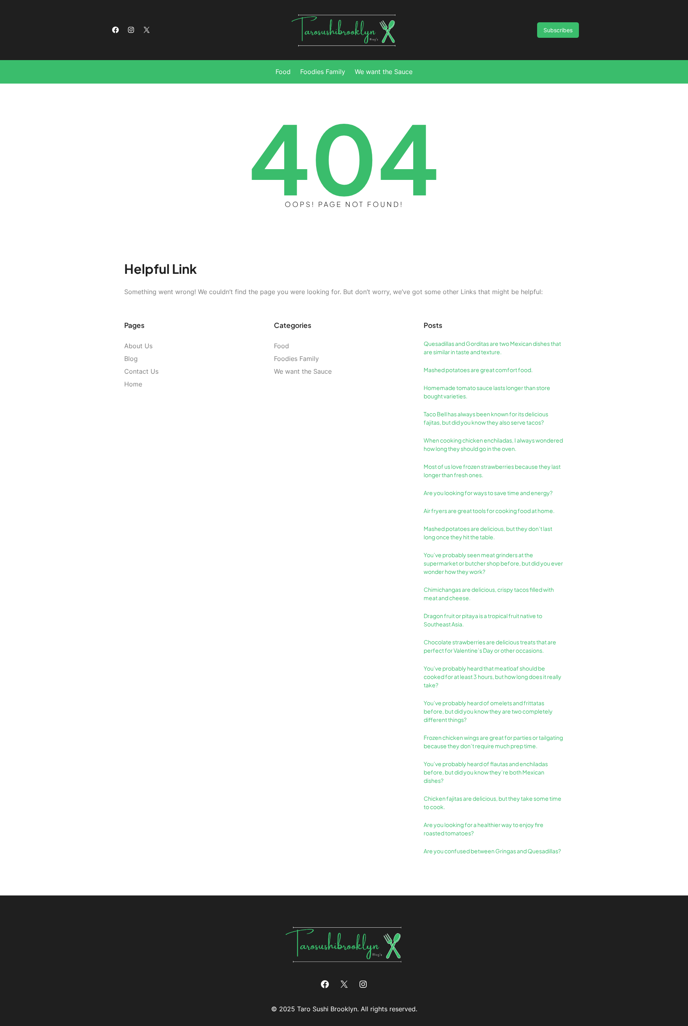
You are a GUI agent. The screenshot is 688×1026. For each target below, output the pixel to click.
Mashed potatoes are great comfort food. (478, 369)
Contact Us (141, 371)
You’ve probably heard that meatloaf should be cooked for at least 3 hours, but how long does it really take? (492, 677)
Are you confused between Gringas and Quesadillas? (492, 850)
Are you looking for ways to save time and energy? (488, 492)
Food (281, 346)
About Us (138, 346)
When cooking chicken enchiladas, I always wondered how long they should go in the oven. (493, 444)
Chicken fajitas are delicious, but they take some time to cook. (492, 802)
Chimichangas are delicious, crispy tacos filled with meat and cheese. (489, 593)
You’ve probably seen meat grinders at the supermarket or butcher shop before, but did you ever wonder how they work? (493, 563)
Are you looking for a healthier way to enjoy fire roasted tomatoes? (483, 829)
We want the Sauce (303, 371)
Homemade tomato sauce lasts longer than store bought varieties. (487, 392)
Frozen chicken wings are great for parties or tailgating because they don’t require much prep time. (493, 741)
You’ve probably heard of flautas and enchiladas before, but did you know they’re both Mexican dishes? (486, 772)
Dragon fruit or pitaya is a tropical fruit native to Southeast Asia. (483, 620)
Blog (131, 359)
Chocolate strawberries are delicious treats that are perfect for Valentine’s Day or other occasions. (490, 646)
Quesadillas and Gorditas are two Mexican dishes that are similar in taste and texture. (492, 347)
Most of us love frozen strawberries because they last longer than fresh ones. (492, 470)
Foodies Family (296, 359)
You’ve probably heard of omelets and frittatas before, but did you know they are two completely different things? (488, 711)
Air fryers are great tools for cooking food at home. (489, 510)
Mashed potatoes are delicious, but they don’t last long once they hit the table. (488, 532)
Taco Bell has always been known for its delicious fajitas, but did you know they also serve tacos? (486, 418)
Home (133, 384)
